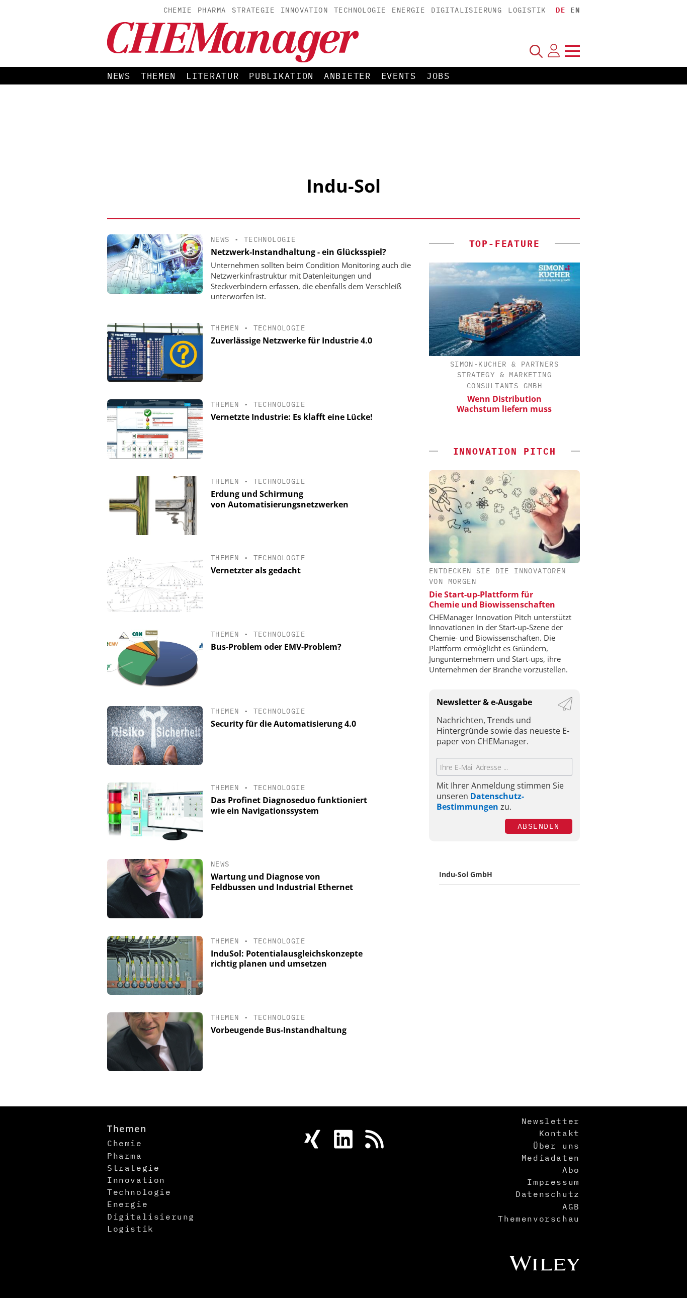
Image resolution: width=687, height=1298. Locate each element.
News (119, 75)
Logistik (527, 10)
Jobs (438, 75)
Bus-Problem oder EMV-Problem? (276, 646)
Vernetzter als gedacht (256, 570)
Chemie (177, 10)
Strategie (253, 10)
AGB (571, 1206)
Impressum (553, 1182)
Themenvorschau (538, 1219)
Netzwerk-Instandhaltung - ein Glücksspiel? (298, 251)
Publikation (281, 75)
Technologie (360, 10)
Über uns (556, 1146)
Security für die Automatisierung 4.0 (283, 723)
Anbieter (347, 75)
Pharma (212, 10)
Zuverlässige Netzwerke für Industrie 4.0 (291, 340)
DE (560, 10)
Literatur (212, 75)
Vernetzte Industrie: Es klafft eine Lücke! (292, 416)
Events (398, 75)
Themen (158, 75)
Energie (408, 10)
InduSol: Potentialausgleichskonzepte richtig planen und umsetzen (287, 959)
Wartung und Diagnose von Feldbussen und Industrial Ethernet (282, 882)
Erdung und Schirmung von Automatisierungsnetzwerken (280, 499)
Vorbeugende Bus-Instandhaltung (279, 1029)
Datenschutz (548, 1194)
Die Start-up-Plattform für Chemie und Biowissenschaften (492, 599)
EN (575, 10)
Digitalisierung (466, 10)
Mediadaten (551, 1158)
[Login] (554, 51)
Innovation (304, 10)
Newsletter (551, 1121)
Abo (571, 1170)
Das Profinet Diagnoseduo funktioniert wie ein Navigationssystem (289, 805)
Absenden (539, 826)
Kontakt (559, 1133)
